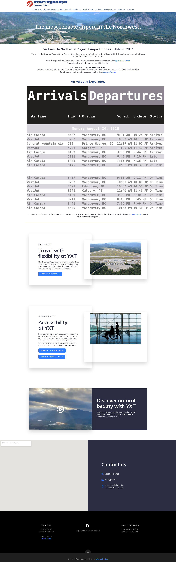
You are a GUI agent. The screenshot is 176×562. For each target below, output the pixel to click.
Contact (130, 9)
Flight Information (50, 9)
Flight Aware (135, 214)
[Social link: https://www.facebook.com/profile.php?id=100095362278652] (88, 525)
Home (27, 9)
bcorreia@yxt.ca (109, 72)
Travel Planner (88, 9)
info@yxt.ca (46, 539)
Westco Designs (102, 559)
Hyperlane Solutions (122, 61)
